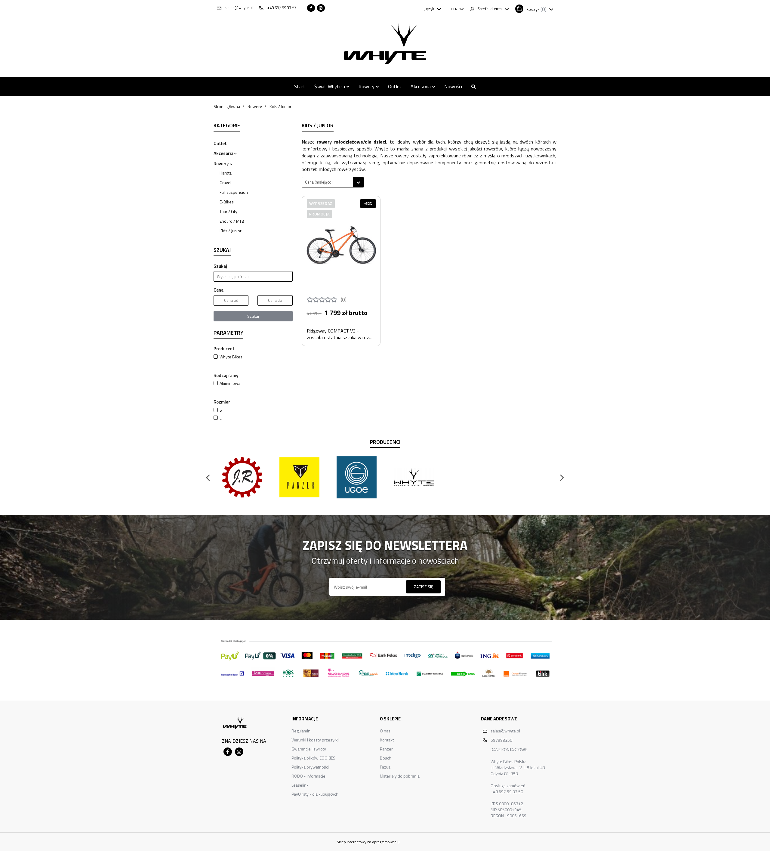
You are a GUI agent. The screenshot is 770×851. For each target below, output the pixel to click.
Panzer (386, 749)
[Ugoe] (356, 477)
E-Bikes (227, 202)
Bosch (385, 758)
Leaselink (300, 785)
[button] (534, 8)
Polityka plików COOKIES (313, 758)
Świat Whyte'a (330, 86)
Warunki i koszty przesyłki (315, 740)
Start (299, 86)
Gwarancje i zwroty (308, 749)
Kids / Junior (231, 230)
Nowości (453, 86)
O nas (385, 731)
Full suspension (234, 192)
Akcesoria (421, 86)
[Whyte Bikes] (413, 477)
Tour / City (228, 211)
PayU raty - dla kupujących (314, 794)
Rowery (367, 86)
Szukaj (253, 316)
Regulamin (300, 731)
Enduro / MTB (232, 221)
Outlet (395, 86)
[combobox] (333, 182)
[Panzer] (299, 477)
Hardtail (226, 173)
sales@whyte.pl (505, 731)
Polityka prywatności (310, 767)
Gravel (225, 182)
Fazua (385, 767)
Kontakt (387, 740)
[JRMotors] (242, 477)
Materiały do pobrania (400, 776)
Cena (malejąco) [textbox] (319, 182)
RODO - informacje (308, 776)
